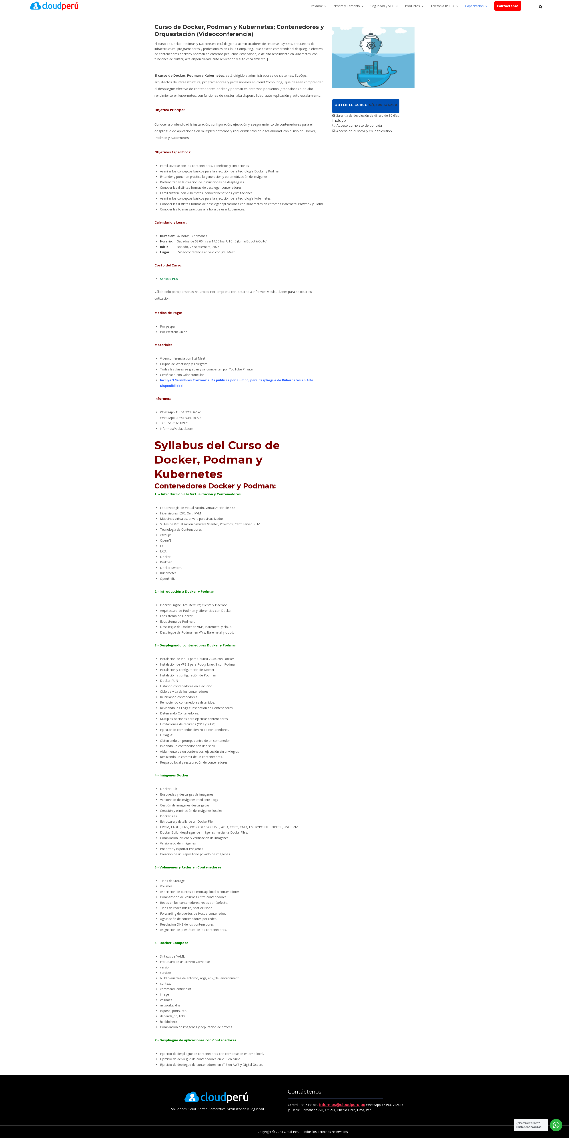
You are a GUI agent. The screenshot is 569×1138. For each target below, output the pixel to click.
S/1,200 (390, 105)
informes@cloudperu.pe (342, 1104)
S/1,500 (376, 105)
